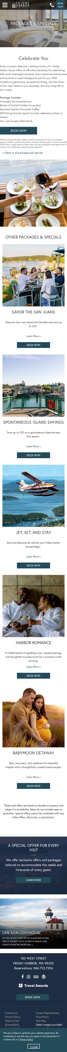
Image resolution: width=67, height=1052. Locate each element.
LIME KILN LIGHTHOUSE (21, 932)
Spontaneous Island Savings (33, 422)
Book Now (33, 345)
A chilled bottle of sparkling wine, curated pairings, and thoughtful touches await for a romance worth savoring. (33, 656)
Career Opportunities (47, 1013)
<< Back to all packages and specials (22, 152)
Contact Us (11, 1013)
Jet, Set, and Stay (33, 532)
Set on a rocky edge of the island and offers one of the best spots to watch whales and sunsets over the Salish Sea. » (25, 941)
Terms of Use (12, 1020)
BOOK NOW (19, 131)
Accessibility (12, 1024)
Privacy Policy (12, 1016)
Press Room (42, 1016)
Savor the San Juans (33, 312)
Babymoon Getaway (33, 752)
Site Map (41, 1020)
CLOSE (34, 1047)
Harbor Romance (33, 642)
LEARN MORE (33, 880)
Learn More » (33, 336)
